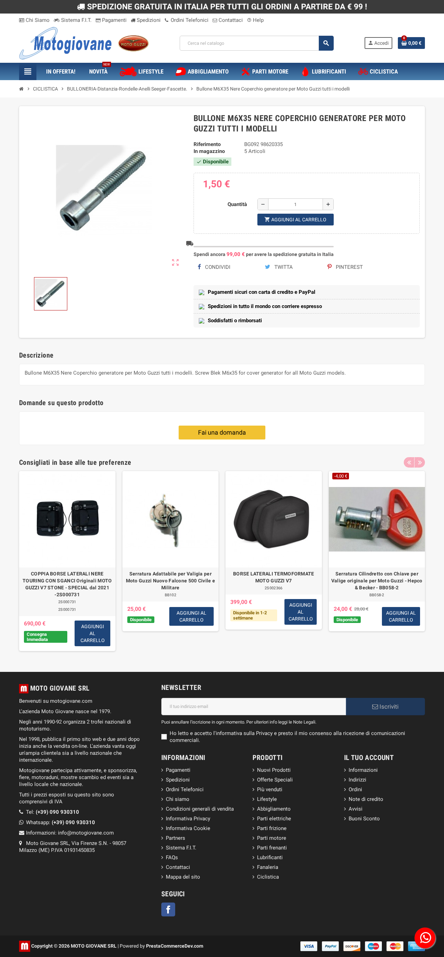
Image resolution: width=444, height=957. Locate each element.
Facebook (168, 909)
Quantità (237, 204)
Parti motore (271, 838)
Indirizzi (357, 780)
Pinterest (348, 267)
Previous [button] (409, 462)
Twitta (283, 267)
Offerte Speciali (275, 780)
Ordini (355, 789)
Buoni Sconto (364, 818)
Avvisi (355, 809)
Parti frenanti (272, 848)
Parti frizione (272, 828)
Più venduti (269, 789)
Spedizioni (148, 20)
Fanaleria (267, 867)
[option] (67, 561)
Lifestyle (267, 799)
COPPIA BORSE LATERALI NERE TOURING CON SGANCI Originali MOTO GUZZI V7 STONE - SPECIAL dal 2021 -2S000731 (67, 584)
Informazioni (363, 770)
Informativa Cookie (188, 828)
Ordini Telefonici (188, 20)
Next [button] (420, 462)
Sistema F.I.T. (76, 20)
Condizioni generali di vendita (200, 809)
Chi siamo (177, 799)
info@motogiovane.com (86, 833)
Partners (175, 838)
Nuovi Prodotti (274, 770)
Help (255, 20)
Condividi (217, 267)
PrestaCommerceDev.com (174, 945)
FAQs (172, 857)
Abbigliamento (274, 809)
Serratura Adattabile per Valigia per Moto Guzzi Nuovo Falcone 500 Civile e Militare (170, 580)
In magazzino (209, 151)
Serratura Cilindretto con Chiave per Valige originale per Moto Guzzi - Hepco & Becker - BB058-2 (376, 580)
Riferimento (207, 144)
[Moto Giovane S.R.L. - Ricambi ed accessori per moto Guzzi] (84, 43)
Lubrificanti (270, 857)
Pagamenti (114, 20)
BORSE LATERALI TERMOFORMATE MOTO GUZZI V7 (273, 577)
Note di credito (366, 799)
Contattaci (230, 20)
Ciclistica (268, 877)
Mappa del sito (183, 877)
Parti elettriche (274, 818)
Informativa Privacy (188, 818)
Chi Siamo (37, 20)
